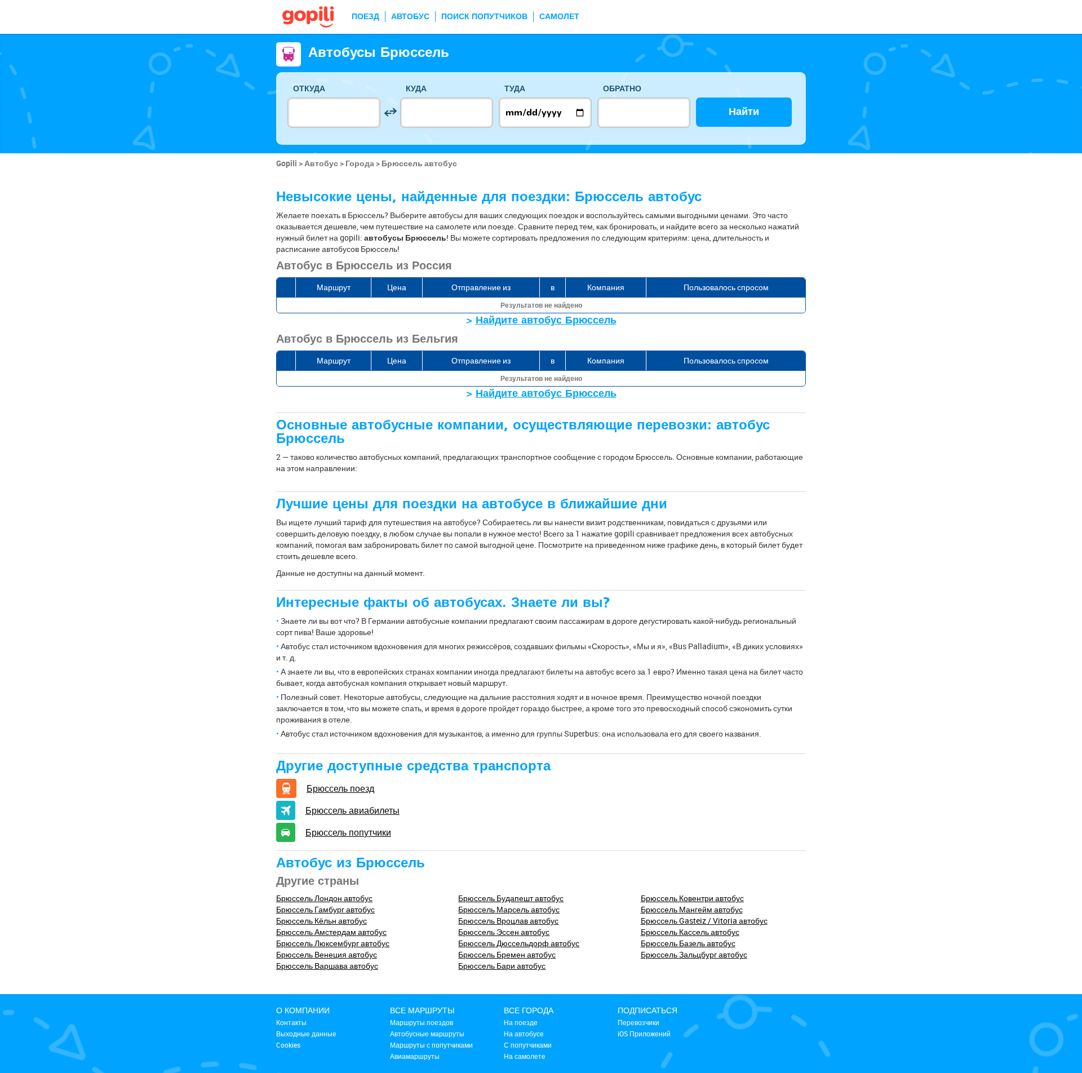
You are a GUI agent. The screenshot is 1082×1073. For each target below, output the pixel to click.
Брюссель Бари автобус (502, 965)
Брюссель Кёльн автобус (321, 920)
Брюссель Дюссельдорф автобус (518, 943)
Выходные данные (306, 1033)
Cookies (288, 1044)
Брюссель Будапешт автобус (511, 898)
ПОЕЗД (365, 16)
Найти (744, 112)
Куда (416, 88)
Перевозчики (638, 1022)
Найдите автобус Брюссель (546, 320)
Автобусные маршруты (427, 1033)
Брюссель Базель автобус (688, 943)
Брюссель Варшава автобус (327, 965)
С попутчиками (528, 1044)
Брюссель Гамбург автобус (325, 909)
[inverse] (390, 112)
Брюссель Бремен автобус (507, 954)
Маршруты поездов (421, 1022)
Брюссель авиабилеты (352, 810)
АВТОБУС (410, 16)
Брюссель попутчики (348, 832)
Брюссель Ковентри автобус (692, 898)
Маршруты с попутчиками (431, 1044)
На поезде (521, 1022)
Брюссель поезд (340, 788)
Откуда (309, 88)
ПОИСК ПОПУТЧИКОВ (484, 16)
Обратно (622, 88)
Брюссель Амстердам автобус (331, 931)
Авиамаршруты (415, 1056)
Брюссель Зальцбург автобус (694, 954)
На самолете (525, 1056)
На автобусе (524, 1033)
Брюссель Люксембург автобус (332, 943)
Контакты (291, 1022)
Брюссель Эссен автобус (503, 931)
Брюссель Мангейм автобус (692, 909)
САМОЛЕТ (559, 16)
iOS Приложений (644, 1033)
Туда (514, 88)
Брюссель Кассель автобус (690, 931)
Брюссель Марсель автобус (509, 909)
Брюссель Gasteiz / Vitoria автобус (704, 920)
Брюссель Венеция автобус (326, 954)
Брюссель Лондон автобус (324, 898)
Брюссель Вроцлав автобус (508, 920)
